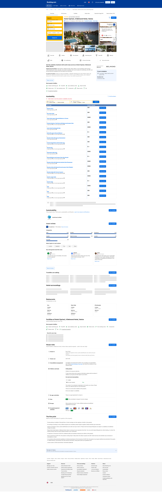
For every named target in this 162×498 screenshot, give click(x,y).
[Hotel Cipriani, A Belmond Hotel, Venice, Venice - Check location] (64, 21)
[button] (54, 33)
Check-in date (49, 23)
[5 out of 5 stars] (66, 16)
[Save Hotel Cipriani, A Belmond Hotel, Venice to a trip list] (109, 17)
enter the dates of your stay (77, 493)
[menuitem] (49, 5)
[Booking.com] (51, 2)
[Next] (115, 33)
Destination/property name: (52, 19)
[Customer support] (92, 2)
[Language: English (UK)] (88, 2)
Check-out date (50, 27)
